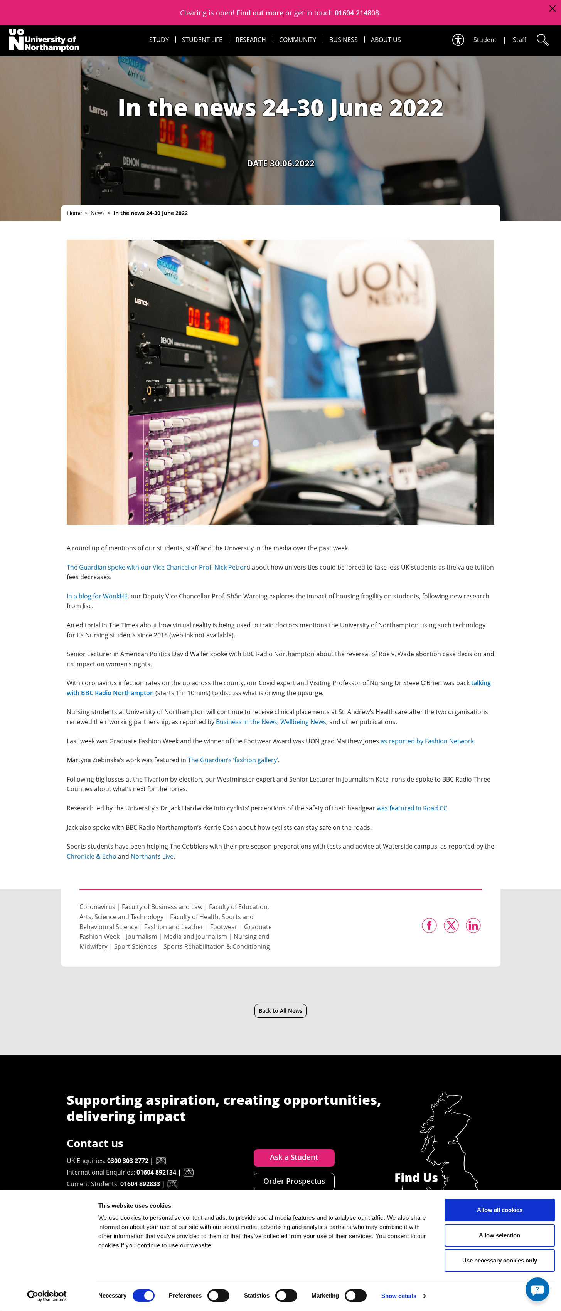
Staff (519, 39)
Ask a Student (294, 1157)
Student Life (202, 39)
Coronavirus (97, 907)
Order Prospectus (294, 1181)
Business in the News (246, 722)
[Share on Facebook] (429, 925)
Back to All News (280, 1010)
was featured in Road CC (412, 808)
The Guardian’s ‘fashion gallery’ (233, 760)
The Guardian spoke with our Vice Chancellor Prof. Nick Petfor (156, 567)
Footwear (224, 927)
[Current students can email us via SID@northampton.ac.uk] (172, 1184)
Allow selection (499, 1235)
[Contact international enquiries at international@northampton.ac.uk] (188, 1172)
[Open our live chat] (537, 1289)
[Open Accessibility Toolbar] (457, 40)
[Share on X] (451, 925)
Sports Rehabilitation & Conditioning (216, 946)
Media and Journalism (195, 936)
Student (485, 39)
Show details (398, 1296)
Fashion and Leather (174, 927)
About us (386, 39)
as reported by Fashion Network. (428, 741)
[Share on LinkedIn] (473, 925)
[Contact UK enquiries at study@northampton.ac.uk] (161, 1161)
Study (159, 39)
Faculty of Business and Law (162, 907)
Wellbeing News (303, 722)
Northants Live (152, 856)
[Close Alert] (552, 8)
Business (343, 39)
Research (251, 39)
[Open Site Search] (542, 40)
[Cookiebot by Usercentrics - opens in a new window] (47, 1296)
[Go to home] (44, 40)
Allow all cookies (499, 1210)
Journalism (141, 936)
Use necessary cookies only (499, 1260)
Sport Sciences (135, 946)
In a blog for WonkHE (97, 596)
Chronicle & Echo (91, 856)
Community (297, 39)
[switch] (218, 1295)
